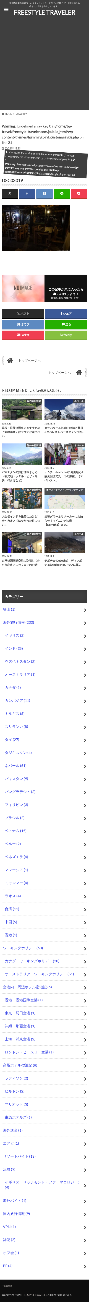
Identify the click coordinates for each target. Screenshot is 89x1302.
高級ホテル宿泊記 (20, 1065)
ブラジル (14, 817)
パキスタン (16, 778)
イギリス (14, 635)
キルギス (14, 713)
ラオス (13, 896)
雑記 (9, 1239)
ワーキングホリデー (23, 948)
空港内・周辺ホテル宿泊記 (27, 987)
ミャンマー (16, 882)
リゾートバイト (19, 1156)
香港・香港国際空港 (24, 1000)
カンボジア (17, 700)
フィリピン (16, 804)
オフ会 (11, 1252)
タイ (12, 739)
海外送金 (13, 1130)
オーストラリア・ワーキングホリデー (39, 974)
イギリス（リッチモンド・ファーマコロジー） (43, 1185)
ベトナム (15, 830)
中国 (11, 922)
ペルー (13, 843)
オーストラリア (20, 674)
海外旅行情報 (18, 622)
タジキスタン (18, 752)
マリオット (16, 1104)
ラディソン (16, 1078)
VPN (9, 1226)
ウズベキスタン (20, 661)
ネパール (15, 765)
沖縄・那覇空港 (20, 1026)
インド (14, 648)
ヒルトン (14, 1091)
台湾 (12, 909)
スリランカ (16, 726)
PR (8, 1265)
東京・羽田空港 (20, 1013)
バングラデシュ (20, 791)
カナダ (13, 687)
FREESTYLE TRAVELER (44, 12)
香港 (11, 935)
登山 (9, 609)
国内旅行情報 (16, 1213)
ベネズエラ (16, 856)
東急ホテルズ (18, 1117)
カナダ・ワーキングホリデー (32, 961)
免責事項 (8, 1285)
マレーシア (16, 869)
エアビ (11, 1143)
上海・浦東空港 (20, 1039)
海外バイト (14, 1200)
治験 (9, 1169)
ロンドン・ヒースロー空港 (29, 1052)
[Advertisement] (44, 65)
